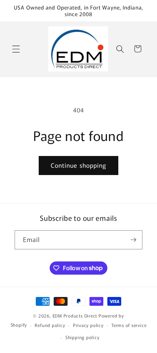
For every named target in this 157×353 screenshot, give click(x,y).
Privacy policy (88, 325)
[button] (16, 48)
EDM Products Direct (75, 315)
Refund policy (50, 325)
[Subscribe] (133, 239)
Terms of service (128, 325)
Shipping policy (82, 337)
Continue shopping (79, 165)
